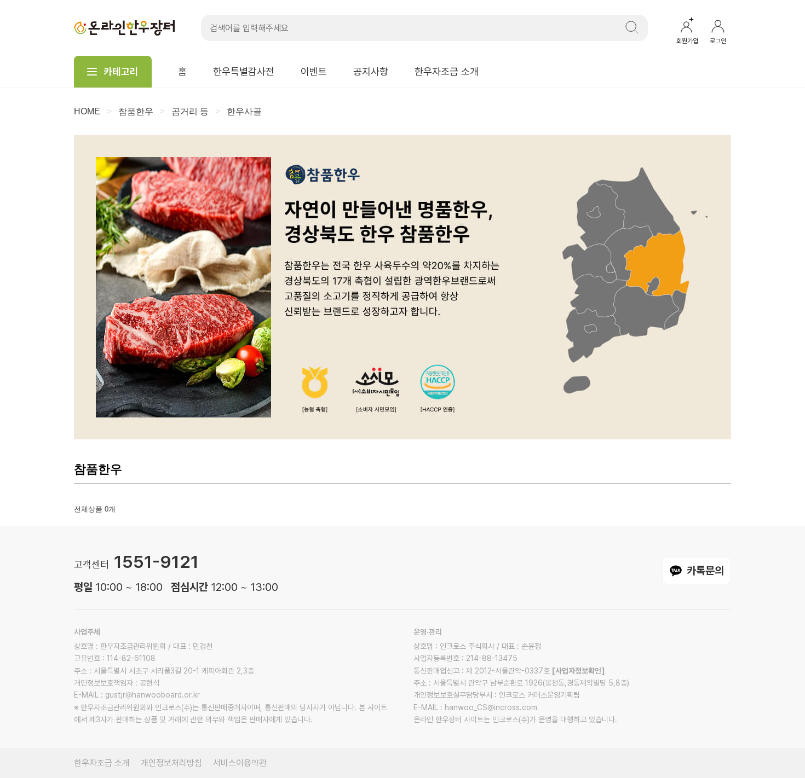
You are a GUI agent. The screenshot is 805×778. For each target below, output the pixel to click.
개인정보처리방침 (171, 763)
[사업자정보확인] (578, 670)
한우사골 (244, 111)
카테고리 (121, 71)
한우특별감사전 (243, 71)
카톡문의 (705, 570)
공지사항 (370, 71)
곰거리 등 (190, 111)
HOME (87, 111)
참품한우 (135, 111)
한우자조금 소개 (447, 71)
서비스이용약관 (240, 763)
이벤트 (314, 71)
